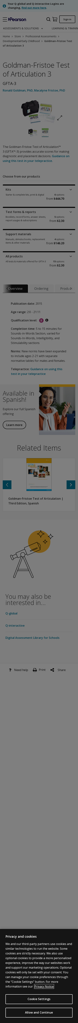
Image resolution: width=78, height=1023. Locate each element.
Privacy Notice (44, 986)
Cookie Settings (39, 999)
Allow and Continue (39, 1012)
